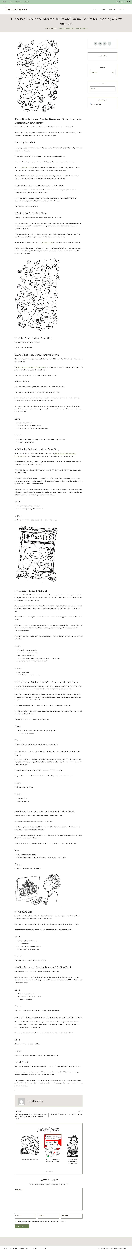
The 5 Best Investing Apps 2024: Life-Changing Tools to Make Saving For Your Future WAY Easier (31, 1115)
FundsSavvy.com (47, 242)
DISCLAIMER (43, 1248)
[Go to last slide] (21, 1152)
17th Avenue (122, 1248)
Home (4, 2)
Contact (18, 2)
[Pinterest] (122, 2)
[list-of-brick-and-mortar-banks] (38, 294)
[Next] (75, 1152)
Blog (10, 2)
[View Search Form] (129, 2)
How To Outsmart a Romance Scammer (53, 1160)
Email (41, 1215)
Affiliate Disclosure (17, 1248)
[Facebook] (119, 2)
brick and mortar (26, 167)
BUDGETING (70, 28)
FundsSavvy (35, 1101)
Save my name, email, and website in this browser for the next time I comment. (41, 1221)
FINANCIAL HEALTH (81, 28)
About (26, 2)
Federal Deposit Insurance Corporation (31, 367)
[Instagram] (117, 2)
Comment (19, 1189)
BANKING (62, 28)
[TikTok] (124, 2)
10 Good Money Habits (30, 1159)
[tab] (46, 1171)
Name (17, 1215)
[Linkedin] (127, 2)
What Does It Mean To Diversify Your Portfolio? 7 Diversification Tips (76, 1161)
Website (65, 1215)
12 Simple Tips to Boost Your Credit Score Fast (67, 1112)
